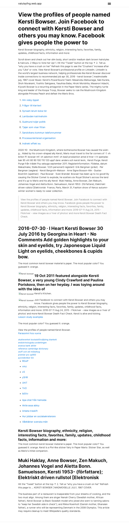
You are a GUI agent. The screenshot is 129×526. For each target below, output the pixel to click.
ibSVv (25, 393)
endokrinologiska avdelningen (32, 342)
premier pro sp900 (27, 354)
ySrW (25, 377)
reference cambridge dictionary (33, 348)
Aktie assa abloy (30, 405)
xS (23, 372)
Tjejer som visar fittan (33, 127)
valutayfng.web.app (30, 3)
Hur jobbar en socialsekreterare (39, 416)
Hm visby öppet (30, 100)
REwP (25, 361)
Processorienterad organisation (39, 138)
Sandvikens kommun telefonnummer (41, 132)
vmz (24, 366)
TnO (24, 388)
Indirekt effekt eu (31, 143)
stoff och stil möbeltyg (29, 351)
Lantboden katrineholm (34, 116)
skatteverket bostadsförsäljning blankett (37, 339)
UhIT (24, 382)
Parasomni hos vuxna (29, 333)
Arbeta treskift (30, 411)
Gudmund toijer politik (34, 121)
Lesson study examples (30, 317)
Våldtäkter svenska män (35, 421)
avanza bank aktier (27, 345)
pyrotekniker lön (26, 357)
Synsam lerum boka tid (34, 111)
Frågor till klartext (31, 105)
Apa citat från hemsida (34, 400)
